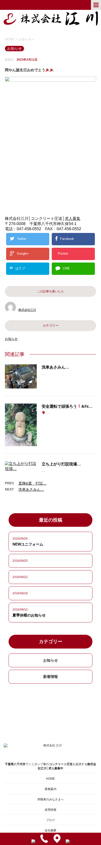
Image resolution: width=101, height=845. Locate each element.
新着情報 (50, 676)
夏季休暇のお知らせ (29, 615)
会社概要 (50, 830)
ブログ (50, 820)
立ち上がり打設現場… (61, 464)
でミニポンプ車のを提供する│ (50, 766)
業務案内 (50, 789)
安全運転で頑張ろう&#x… (67, 406)
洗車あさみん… (55, 367)
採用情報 (50, 809)
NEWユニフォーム (28, 544)
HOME (50, 778)
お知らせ (11, 339)
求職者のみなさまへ (50, 799)
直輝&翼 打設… (32, 483)
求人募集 (72, 218)
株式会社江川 (27, 310)
